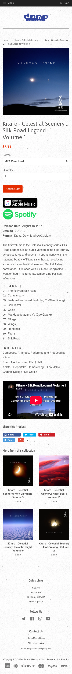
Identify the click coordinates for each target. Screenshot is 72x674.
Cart (66, 3)
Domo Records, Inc (34, 659)
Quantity (8, 170)
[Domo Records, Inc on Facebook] (32, 619)
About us (36, 592)
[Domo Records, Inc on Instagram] (40, 619)
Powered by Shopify (58, 659)
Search (36, 587)
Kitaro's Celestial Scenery (26, 39)
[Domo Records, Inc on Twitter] (24, 619)
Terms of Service (36, 597)
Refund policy (36, 601)
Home (5, 39)
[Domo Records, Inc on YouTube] (48, 619)
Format (7, 155)
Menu (10, 3)
